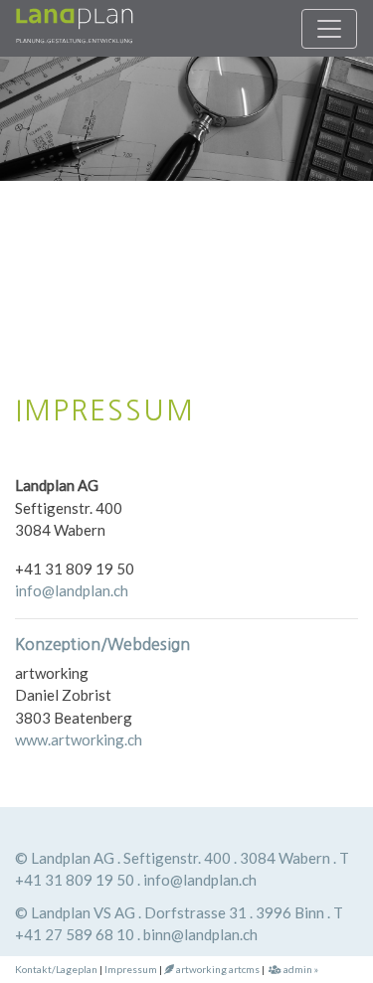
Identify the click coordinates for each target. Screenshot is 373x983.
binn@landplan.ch (200, 934)
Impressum (130, 969)
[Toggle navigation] (329, 29)
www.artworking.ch (78, 739)
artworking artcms (217, 969)
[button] (28, 206)
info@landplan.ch (71, 590)
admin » (299, 969)
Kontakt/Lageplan (56, 969)
